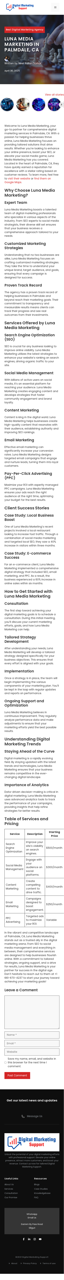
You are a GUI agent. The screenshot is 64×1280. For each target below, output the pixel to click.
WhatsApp (32, 1214)
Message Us (34, 1116)
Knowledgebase (42, 1193)
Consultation (11, 1193)
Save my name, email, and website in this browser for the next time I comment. (32, 1062)
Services (8, 1188)
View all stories (54, 94)
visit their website (19, 178)
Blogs (36, 1184)
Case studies (41, 1188)
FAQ (36, 1197)
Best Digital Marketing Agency (24, 29)
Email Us (32, 1217)
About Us (9, 1184)
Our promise (10, 1197)
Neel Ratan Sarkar (29, 63)
